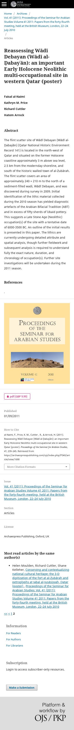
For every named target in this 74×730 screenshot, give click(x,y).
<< (5, 614)
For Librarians (14, 645)
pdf (15, 396)
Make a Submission (22, 687)
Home (8, 13)
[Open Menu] (4, 4)
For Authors (13, 639)
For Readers (13, 633)
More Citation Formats (21, 467)
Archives (22, 13)
